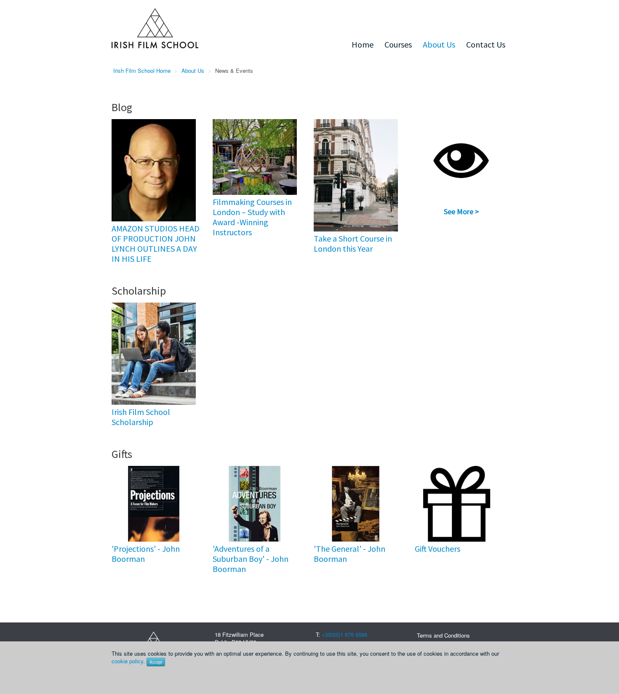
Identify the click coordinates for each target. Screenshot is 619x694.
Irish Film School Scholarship (141, 417)
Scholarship (139, 291)
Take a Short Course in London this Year (353, 243)
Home (363, 44)
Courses (398, 44)
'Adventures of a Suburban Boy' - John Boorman (250, 558)
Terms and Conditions (443, 635)
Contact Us (485, 44)
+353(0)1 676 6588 (344, 634)
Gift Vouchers (437, 548)
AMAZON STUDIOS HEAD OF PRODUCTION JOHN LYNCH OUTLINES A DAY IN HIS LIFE (156, 243)
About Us (439, 44)
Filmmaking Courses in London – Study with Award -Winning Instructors (252, 217)
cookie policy (127, 661)
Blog (122, 107)
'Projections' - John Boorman (146, 553)
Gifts (122, 454)
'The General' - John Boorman (349, 553)
